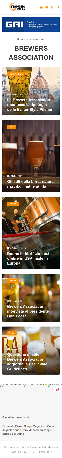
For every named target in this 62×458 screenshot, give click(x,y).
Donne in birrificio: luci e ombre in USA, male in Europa (29, 258)
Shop (27, 426)
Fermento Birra (12, 426)
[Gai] (31, 24)
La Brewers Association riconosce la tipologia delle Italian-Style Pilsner (29, 105)
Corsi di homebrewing (36, 430)
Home (22, 39)
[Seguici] (57, 389)
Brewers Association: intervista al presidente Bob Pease (28, 311)
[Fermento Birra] (17, 7)
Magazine (39, 426)
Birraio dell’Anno (13, 433)
